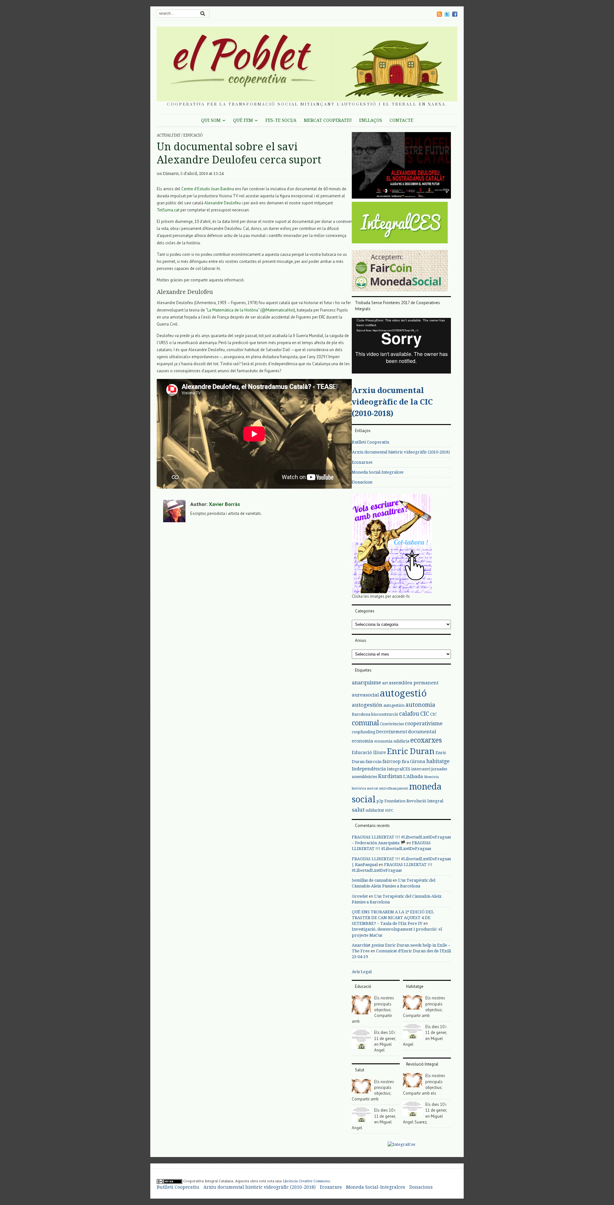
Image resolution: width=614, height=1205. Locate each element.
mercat (372, 788)
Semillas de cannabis (372, 880)
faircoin (374, 761)
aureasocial (365, 695)
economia (362, 741)
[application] (401, 346)
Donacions (362, 482)
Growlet (360, 896)
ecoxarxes (426, 740)
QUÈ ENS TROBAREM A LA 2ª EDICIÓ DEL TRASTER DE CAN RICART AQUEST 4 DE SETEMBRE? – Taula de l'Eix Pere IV (393, 918)
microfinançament (393, 788)
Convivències (392, 724)
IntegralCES (398, 769)
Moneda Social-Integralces (377, 472)
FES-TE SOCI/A (280, 120)
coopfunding (363, 732)
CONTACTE (401, 120)
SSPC (389, 810)
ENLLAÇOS (370, 120)
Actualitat (168, 135)
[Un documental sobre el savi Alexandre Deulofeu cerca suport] (401, 166)
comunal (365, 723)
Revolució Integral (424, 801)
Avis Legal (362, 971)
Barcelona (361, 714)
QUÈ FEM (243, 120)
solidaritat (375, 810)
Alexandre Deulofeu (222, 203)
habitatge (438, 761)
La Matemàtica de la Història (232, 310)
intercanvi (420, 769)
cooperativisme (424, 724)
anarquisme (366, 683)
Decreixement (391, 731)
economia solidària (391, 741)
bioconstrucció (384, 714)
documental (422, 732)
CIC (424, 713)
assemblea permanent (413, 682)
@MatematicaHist (278, 310)
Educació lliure (369, 752)
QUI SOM (211, 120)
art (385, 683)
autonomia (420, 704)
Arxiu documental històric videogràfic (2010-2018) (401, 452)
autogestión (367, 705)
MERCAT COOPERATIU (328, 120)
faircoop (391, 761)
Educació (193, 135)
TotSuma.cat (168, 210)
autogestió (403, 693)
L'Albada (413, 776)
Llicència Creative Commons (306, 1181)
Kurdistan (390, 776)
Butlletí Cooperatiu (370, 442)
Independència (369, 769)
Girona (417, 761)
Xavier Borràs (224, 504)
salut (358, 810)
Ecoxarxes (362, 462)
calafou (409, 713)
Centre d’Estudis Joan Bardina (207, 189)
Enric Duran (411, 751)
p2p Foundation (391, 801)
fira (405, 761)
